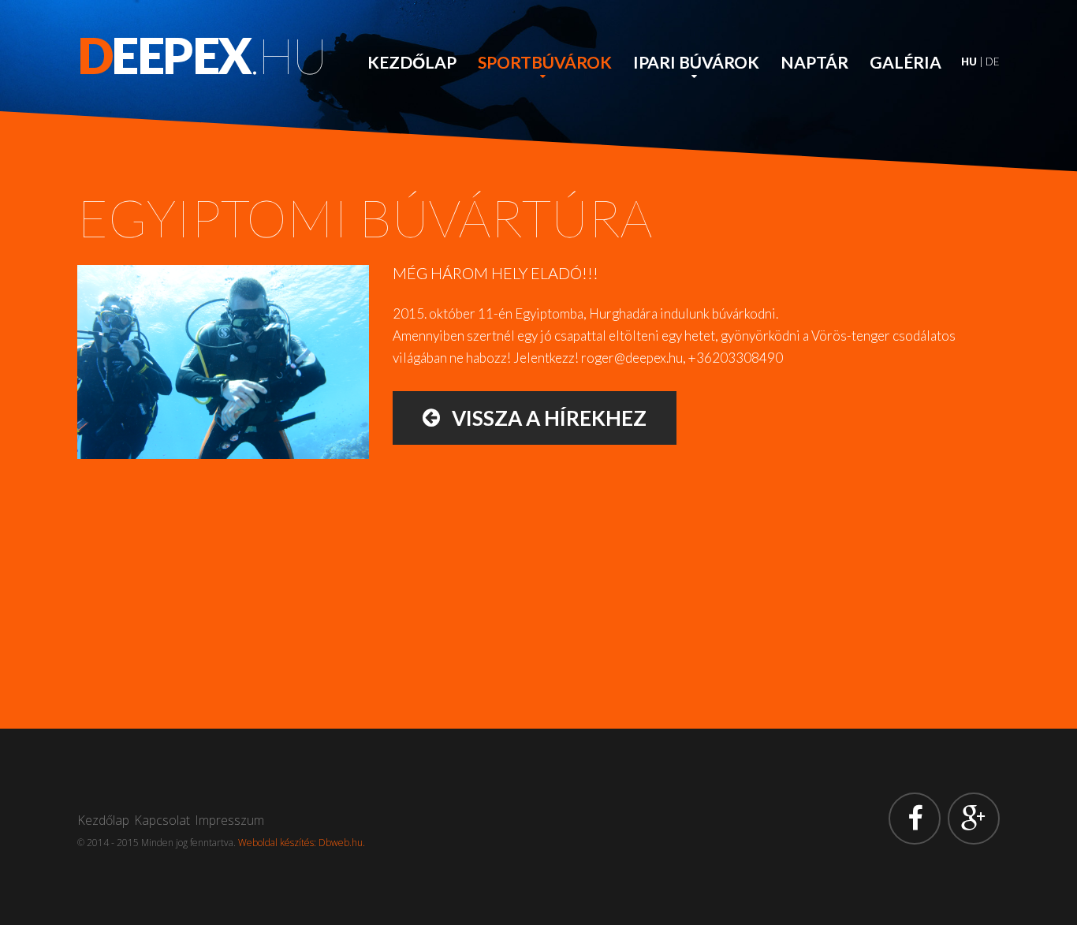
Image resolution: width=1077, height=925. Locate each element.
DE (993, 61)
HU (969, 61)
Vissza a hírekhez (543, 418)
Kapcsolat (162, 820)
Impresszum (229, 820)
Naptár (814, 62)
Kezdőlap (412, 62)
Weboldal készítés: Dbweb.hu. (301, 842)
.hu (201, 55)
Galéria (905, 62)
